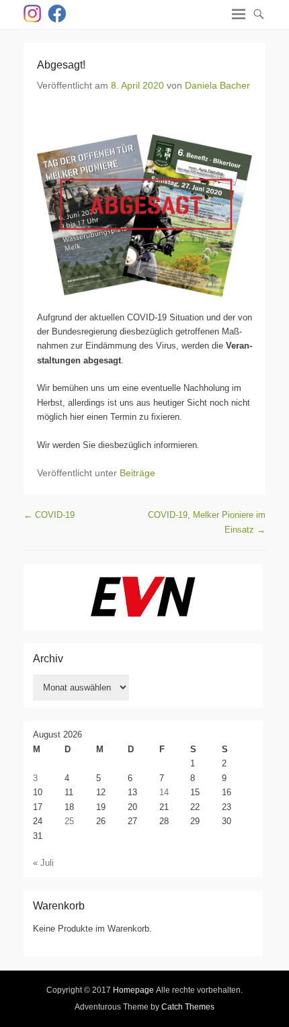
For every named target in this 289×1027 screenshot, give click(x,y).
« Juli (43, 863)
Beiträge (137, 472)
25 (69, 821)
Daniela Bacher (217, 85)
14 (164, 792)
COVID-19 (49, 515)
